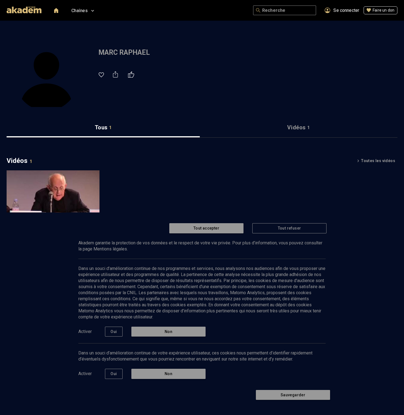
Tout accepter (206, 228)
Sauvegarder (293, 395)
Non (168, 331)
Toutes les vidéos (378, 161)
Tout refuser (289, 228)
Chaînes (79, 10)
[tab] (103, 127)
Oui (113, 331)
